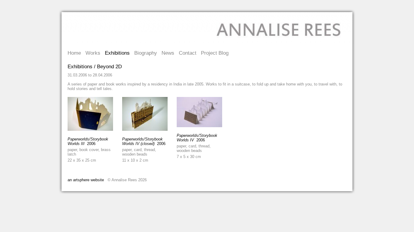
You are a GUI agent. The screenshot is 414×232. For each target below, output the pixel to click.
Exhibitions (117, 53)
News (168, 53)
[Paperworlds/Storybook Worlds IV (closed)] (145, 129)
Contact (187, 53)
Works (92, 53)
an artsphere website (86, 180)
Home (74, 53)
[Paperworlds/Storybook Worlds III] (90, 129)
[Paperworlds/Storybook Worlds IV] (199, 126)
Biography (145, 53)
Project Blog (215, 53)
